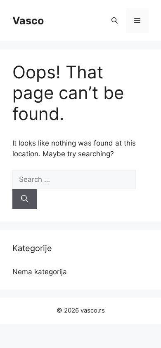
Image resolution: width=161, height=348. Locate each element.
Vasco (28, 20)
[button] (114, 20)
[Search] (24, 199)
